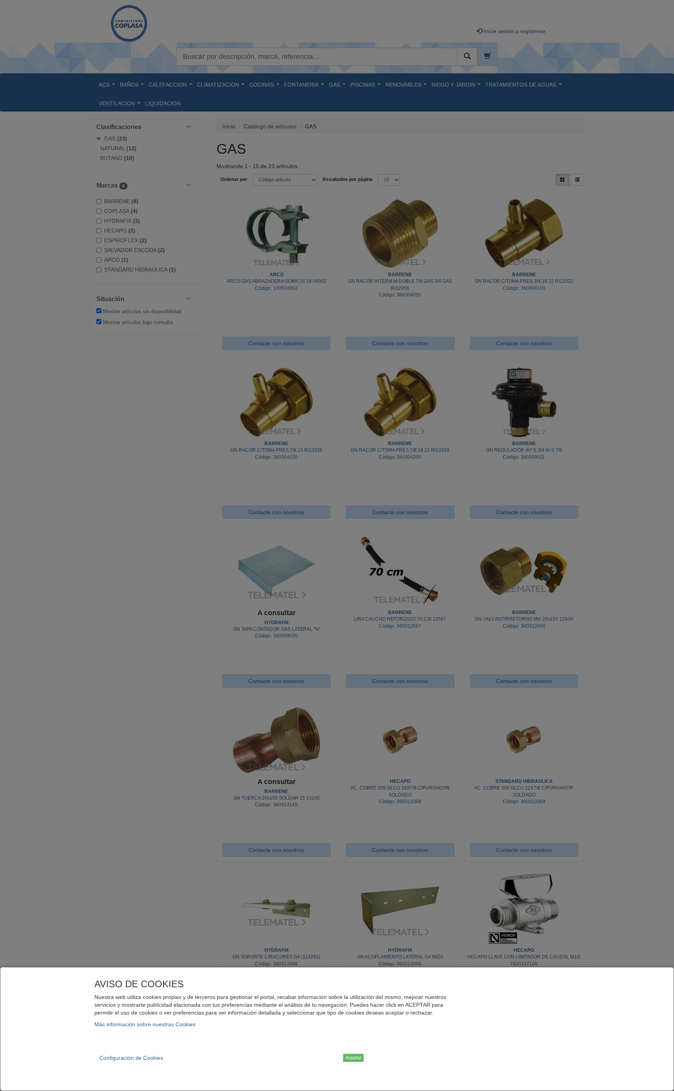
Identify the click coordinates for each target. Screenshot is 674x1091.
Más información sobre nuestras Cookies (144, 1024)
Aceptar (353, 1058)
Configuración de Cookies (131, 1058)
